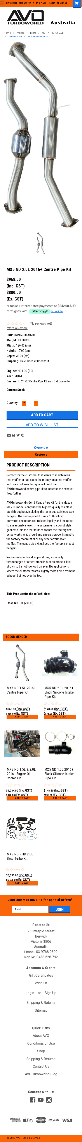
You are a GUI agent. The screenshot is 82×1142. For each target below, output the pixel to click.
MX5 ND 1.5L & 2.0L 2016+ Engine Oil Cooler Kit (21, 773)
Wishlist (41, 983)
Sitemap (41, 1010)
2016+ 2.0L (57, 33)
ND (43, 33)
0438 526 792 (25, 3)
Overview (41, 448)
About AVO (41, 1036)
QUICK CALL (40, 3)
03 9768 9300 (11, 3)
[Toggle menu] (2, 3)
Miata (33, 33)
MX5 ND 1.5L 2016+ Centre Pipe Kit (21, 690)
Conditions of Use (41, 1043)
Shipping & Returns (41, 1003)
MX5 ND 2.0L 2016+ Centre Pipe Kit (28, 36)
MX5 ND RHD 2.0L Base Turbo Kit (20, 856)
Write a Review (17, 328)
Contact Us (41, 1066)
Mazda (20, 33)
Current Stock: (17, 390)
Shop (41, 1051)
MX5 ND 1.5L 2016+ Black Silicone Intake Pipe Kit (59, 773)
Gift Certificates (41, 975)
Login (52, 3)
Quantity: (12, 403)
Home (7, 33)
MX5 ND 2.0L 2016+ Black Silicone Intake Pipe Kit (59, 692)
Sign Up (63, 3)
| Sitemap (34, 1138)
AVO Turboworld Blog (41, 1074)
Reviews (41, 454)
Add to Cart (22, 716)
